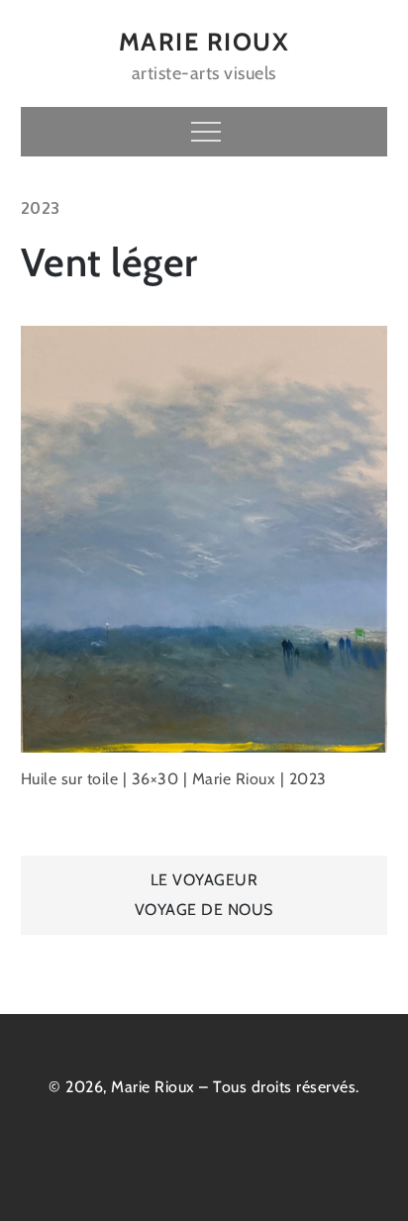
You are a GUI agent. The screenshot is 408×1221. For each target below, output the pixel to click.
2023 (40, 208)
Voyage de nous (204, 909)
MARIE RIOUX (204, 41)
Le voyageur (204, 879)
